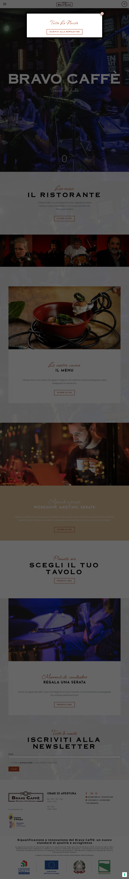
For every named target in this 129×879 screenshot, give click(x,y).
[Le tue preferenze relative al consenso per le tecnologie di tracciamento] (124, 874)
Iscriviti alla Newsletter (64, 32)
